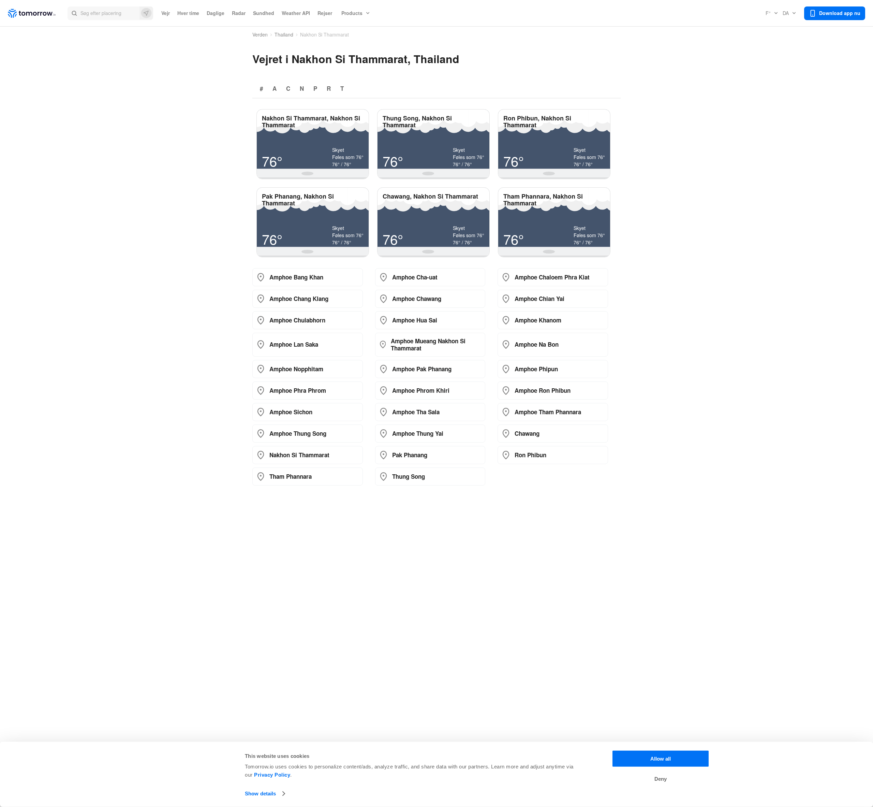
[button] (110, 13)
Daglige (215, 13)
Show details (260, 793)
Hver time (188, 13)
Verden (260, 34)
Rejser (324, 13)
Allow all (660, 759)
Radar (239, 13)
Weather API (296, 13)
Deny (660, 779)
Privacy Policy (272, 775)
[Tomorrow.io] (38, 13)
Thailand (284, 34)
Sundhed (263, 13)
